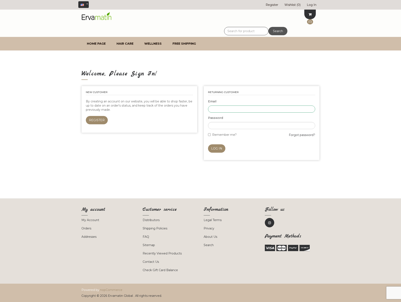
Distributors (151, 220)
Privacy (209, 228)
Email (212, 101)
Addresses (88, 237)
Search (278, 31)
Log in (216, 148)
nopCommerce (111, 290)
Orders (86, 228)
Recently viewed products (162, 253)
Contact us (151, 262)
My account (90, 220)
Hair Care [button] (125, 43)
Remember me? (224, 135)
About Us (210, 237)
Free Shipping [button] (184, 43)
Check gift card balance (160, 270)
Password (215, 118)
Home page (96, 43)
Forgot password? (302, 135)
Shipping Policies (155, 228)
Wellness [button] (153, 43)
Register (97, 120)
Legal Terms (213, 220)
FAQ (146, 237)
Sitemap (149, 245)
